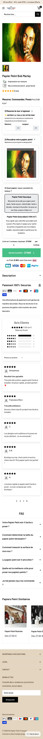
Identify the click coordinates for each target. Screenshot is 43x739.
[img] (10, 367)
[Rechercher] (38, 14)
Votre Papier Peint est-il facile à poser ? (17, 524)
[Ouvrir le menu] (3, 8)
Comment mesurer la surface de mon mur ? (17, 549)
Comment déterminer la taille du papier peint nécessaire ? (17, 536)
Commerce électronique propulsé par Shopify (19, 734)
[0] (38, 8)
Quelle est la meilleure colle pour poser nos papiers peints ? (17, 570)
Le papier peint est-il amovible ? (17, 559)
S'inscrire (10, 699)
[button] (8, 91)
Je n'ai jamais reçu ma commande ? (18, 582)
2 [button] (20, 501)
